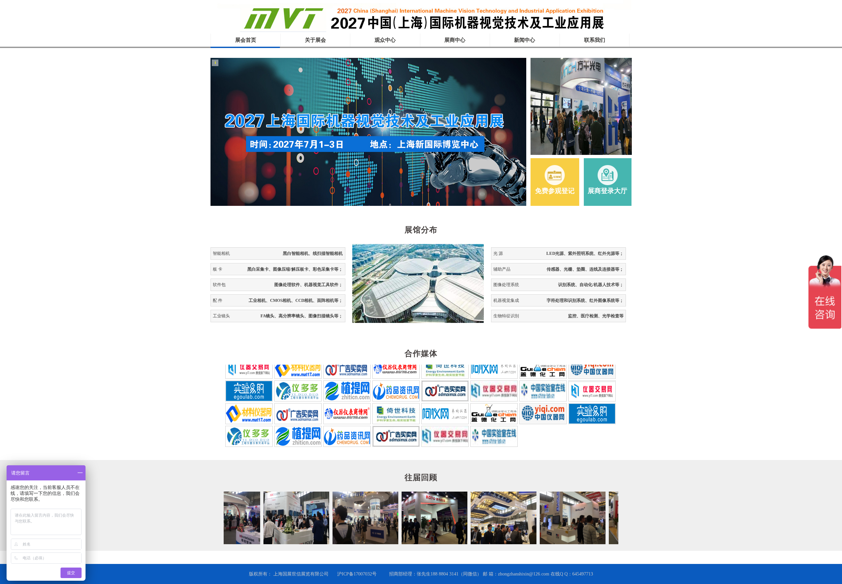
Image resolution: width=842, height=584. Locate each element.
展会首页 (245, 40)
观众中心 (385, 40)
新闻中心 (524, 40)
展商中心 (454, 40)
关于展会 (315, 40)
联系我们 (594, 40)
